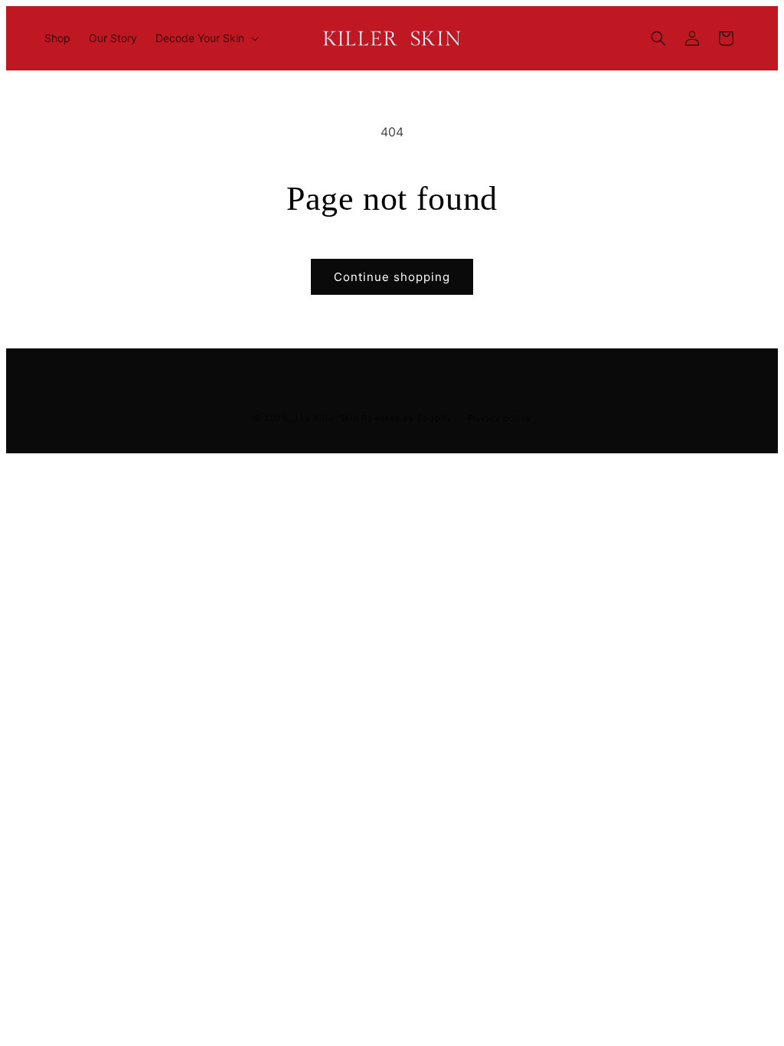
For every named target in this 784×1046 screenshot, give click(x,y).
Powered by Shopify (406, 418)
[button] (205, 38)
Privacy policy (499, 418)
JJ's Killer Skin (325, 418)
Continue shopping (392, 277)
